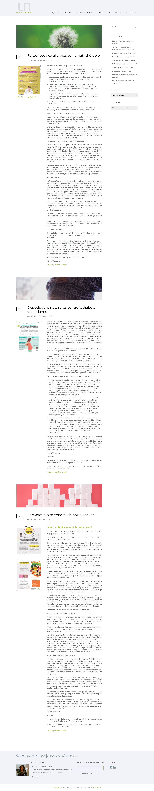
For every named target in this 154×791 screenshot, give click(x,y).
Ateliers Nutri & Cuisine (84, 12)
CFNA (50, 767)
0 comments (31, 60)
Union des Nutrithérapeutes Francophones (57, 770)
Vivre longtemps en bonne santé (122, 67)
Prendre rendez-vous (90, 768)
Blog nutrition (104, 12)
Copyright (56, 787)
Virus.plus (98, 787)
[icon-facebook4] (111, 767)
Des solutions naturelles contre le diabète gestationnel (61, 309)
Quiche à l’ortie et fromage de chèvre (123, 60)
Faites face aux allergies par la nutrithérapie (63, 55)
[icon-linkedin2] (114, 767)
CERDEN (44, 767)
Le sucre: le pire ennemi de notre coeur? (60, 515)
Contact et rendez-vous (125, 12)
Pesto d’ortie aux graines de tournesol (123, 53)
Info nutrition (48, 60)
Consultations (64, 12)
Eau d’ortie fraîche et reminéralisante (123, 57)
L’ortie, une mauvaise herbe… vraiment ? (124, 64)
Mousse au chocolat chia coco (121, 71)
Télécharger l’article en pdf (57, 265)
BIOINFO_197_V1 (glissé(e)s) (27, 97)
